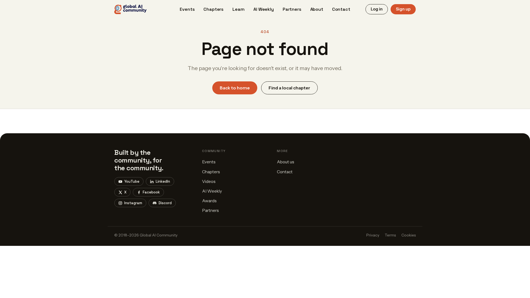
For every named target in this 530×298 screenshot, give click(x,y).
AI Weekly (263, 9)
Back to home (235, 88)
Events (187, 9)
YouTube (131, 181)
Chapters (213, 9)
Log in (377, 9)
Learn (238, 9)
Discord (165, 203)
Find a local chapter (289, 88)
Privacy (372, 235)
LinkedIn (163, 181)
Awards (209, 200)
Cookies (408, 235)
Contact (341, 9)
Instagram (133, 203)
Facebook (151, 192)
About (316, 9)
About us (285, 161)
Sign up (403, 9)
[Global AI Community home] (130, 9)
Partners (292, 9)
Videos (209, 181)
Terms (390, 235)
